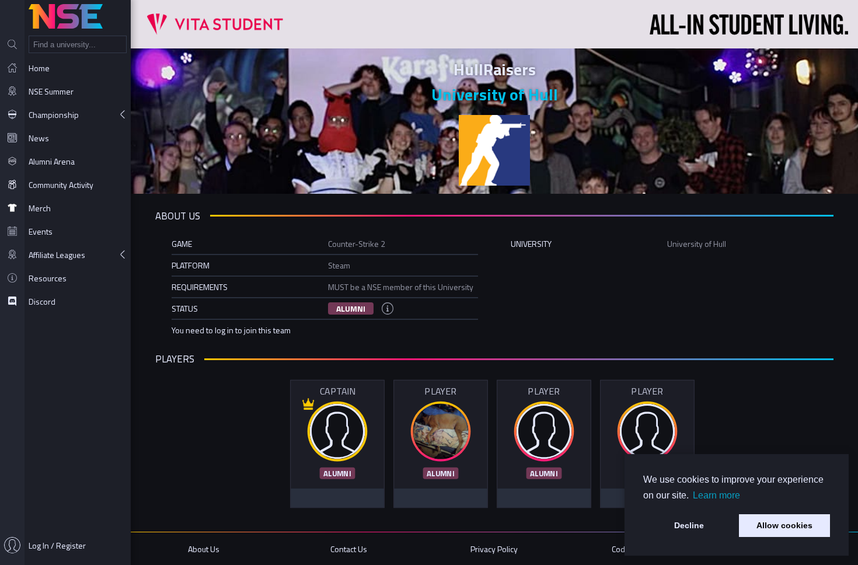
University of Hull (494, 94)
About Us (203, 549)
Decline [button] (689, 525)
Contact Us (348, 549)
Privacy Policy (494, 549)
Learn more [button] (716, 495)
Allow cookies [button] (784, 525)
